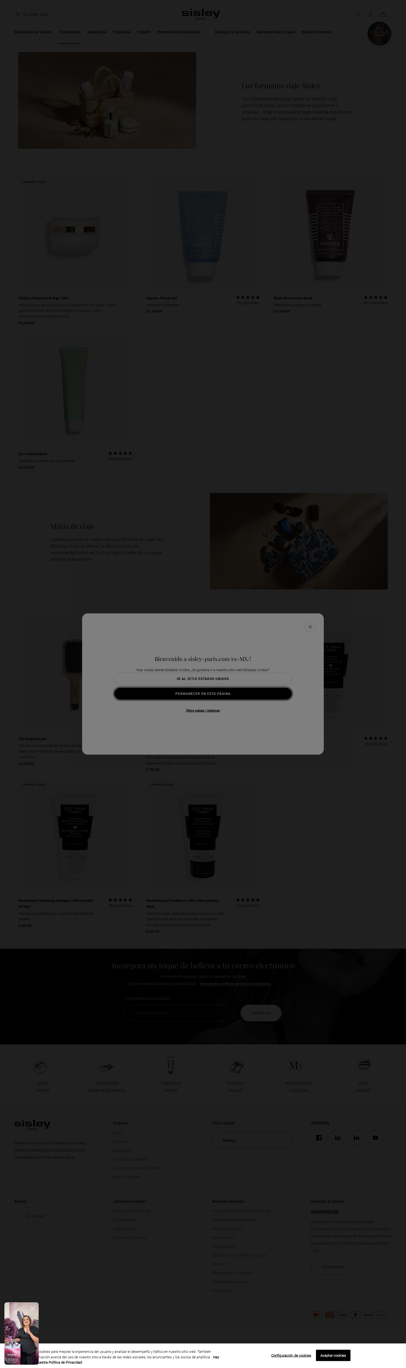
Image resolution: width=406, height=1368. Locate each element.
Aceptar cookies (333, 1355)
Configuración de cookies (291, 1355)
